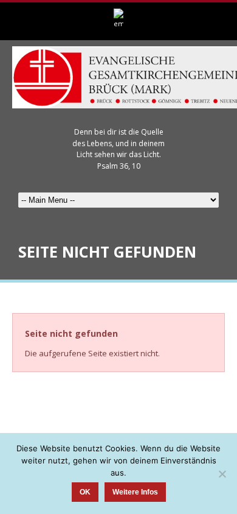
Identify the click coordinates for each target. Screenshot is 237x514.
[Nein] (222, 474)
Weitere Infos (135, 492)
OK (85, 492)
